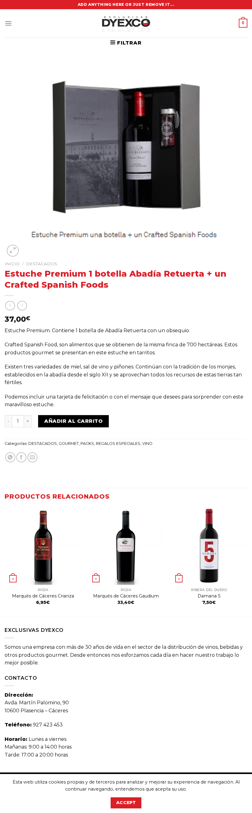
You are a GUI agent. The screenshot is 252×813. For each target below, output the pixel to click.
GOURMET (69, 443)
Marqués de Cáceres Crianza (43, 596)
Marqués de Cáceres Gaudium (126, 596)
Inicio (12, 263)
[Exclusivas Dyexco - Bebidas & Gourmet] (126, 23)
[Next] (247, 561)
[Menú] (8, 23)
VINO (147, 443)
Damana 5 (209, 596)
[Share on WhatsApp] (10, 457)
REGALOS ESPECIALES (118, 443)
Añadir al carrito (73, 421)
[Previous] (5, 561)
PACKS (87, 443)
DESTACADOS (41, 263)
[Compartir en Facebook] (21, 457)
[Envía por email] (32, 457)
